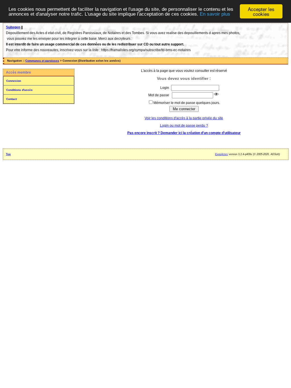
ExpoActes (221, 154)
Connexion (13, 80)
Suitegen (13, 27)
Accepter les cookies (261, 11)
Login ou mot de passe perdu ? (184, 126)
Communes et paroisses (42, 60)
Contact (11, 99)
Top (8, 154)
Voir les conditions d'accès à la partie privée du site (184, 118)
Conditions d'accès (19, 89)
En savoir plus (215, 14)
